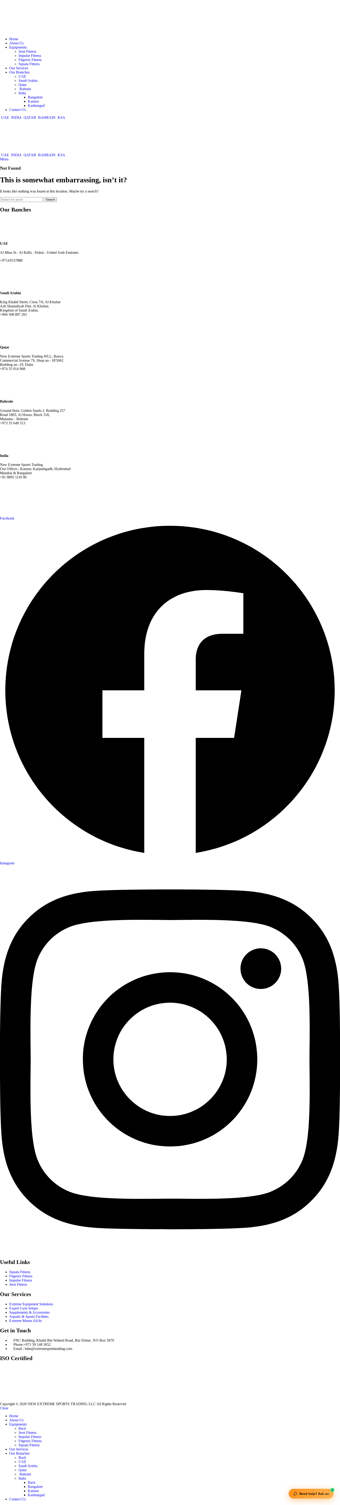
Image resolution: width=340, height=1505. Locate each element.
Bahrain (25, 89)
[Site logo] (17, 31)
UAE (22, 76)
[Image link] (46, 1400)
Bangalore (35, 97)
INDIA (16, 117)
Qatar (23, 85)
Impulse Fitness (30, 56)
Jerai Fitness (27, 51)
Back (22, 1428)
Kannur (33, 101)
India (22, 93)
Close (4, 1408)
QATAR (30, 117)
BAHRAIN (46, 117)
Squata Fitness (29, 64)
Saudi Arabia (28, 81)
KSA (61, 117)
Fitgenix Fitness (30, 60)
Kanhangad (36, 105)
